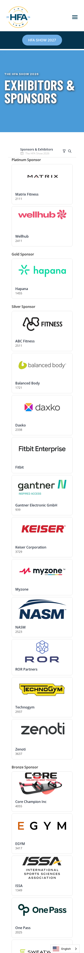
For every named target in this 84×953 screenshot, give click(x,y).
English (66, 948)
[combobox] (65, 949)
